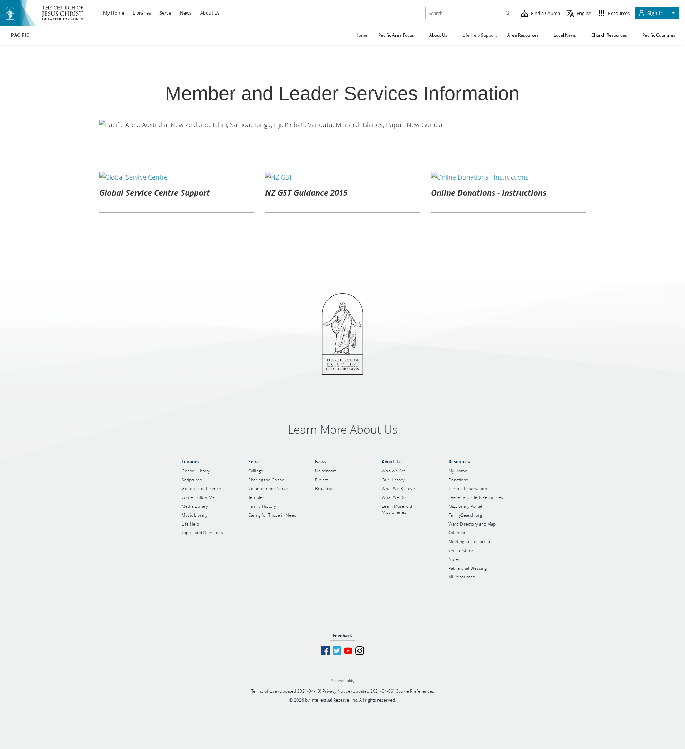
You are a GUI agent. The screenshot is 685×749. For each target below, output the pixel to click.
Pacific (20, 35)
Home (361, 35)
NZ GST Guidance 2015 (306, 192)
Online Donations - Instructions (488, 192)
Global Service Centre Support (154, 192)
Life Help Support (479, 35)
